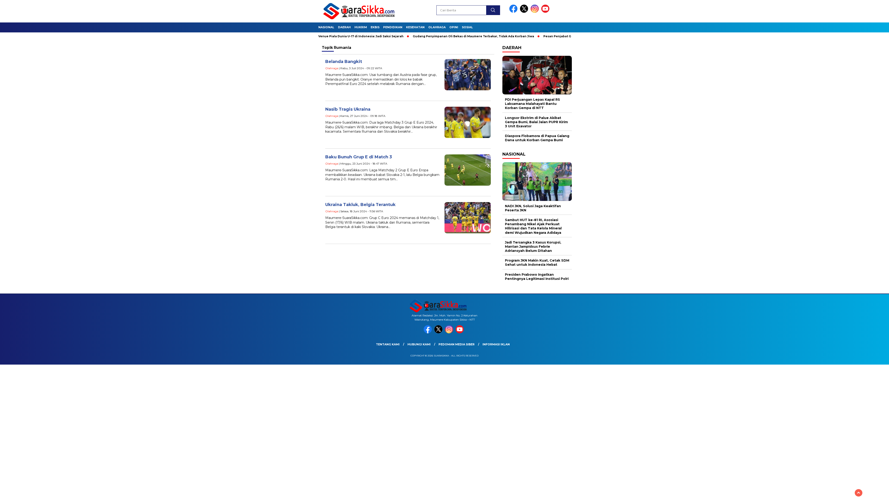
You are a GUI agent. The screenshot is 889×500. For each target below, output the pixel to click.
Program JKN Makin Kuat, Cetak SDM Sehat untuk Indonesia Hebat (537, 262)
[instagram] (535, 11)
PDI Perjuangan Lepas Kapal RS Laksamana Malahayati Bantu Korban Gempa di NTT (532, 103)
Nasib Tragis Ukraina (347, 109)
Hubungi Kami (419, 344)
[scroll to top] (859, 493)
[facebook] (514, 11)
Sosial (467, 27)
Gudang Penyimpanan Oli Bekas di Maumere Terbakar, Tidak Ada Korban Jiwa (450, 36)
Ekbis (375, 27)
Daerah (344, 27)
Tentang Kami (388, 344)
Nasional (326, 27)
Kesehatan (415, 27)
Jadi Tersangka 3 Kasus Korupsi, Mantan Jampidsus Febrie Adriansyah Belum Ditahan (533, 246)
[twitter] (525, 11)
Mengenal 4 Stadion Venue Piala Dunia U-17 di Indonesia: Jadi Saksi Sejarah (322, 36)
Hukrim (360, 27)
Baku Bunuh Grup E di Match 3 (358, 156)
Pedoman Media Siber (456, 344)
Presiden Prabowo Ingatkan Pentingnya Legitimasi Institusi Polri (537, 276)
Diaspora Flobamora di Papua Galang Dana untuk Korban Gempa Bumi (537, 138)
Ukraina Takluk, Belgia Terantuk (360, 204)
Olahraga (437, 27)
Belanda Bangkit (343, 61)
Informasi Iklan (496, 344)
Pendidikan (392, 27)
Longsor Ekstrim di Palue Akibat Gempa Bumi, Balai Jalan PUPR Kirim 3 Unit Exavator (536, 122)
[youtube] (546, 11)
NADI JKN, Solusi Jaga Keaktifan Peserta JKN (533, 208)
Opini (453, 27)
